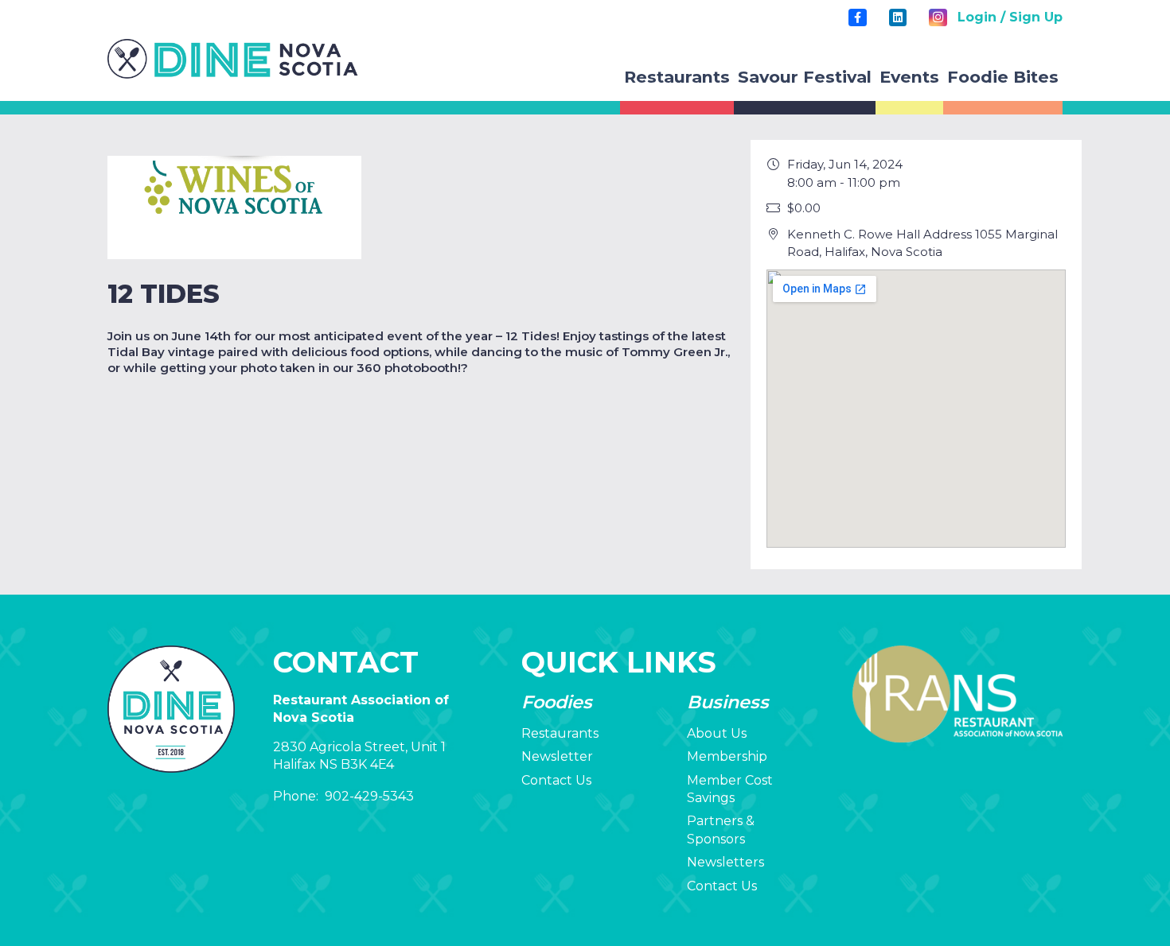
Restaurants (560, 733)
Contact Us (556, 780)
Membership (727, 756)
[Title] (857, 17)
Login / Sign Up (1010, 17)
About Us (717, 733)
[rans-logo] (232, 59)
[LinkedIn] (898, 17)
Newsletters (725, 862)
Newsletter (557, 756)
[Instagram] (937, 17)
